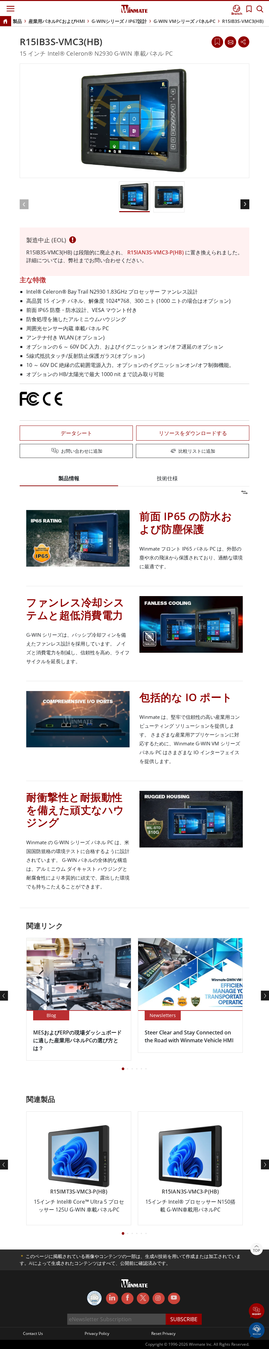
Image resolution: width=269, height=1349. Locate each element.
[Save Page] (217, 41)
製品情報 (68, 478)
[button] (257, 1312)
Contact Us (33, 1333)
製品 (17, 21)
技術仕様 (167, 478)
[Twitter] (143, 1298)
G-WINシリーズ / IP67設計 (119, 21)
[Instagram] (159, 1298)
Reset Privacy (163, 1333)
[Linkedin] (112, 1298)
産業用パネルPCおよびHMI (57, 21)
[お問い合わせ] (230, 42)
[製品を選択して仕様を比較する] (135, 451)
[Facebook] (127, 1298)
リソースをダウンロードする (193, 433)
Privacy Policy (97, 1333)
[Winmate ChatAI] (257, 1329)
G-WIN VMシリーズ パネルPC (185, 21)
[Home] (5, 22)
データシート (76, 433)
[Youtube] (174, 1298)
